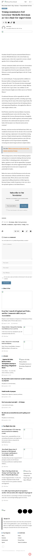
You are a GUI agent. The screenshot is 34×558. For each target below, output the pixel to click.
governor (24, 222)
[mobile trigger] (3, 2)
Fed (19, 222)
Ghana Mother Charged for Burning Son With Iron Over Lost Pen (12, 328)
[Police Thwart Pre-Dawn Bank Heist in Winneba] (28, 345)
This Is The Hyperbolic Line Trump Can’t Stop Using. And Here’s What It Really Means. (10, 473)
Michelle (4, 224)
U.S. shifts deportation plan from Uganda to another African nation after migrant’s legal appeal (17, 492)
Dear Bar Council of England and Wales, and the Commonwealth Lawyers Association (16, 313)
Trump (23, 224)
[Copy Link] (11, 22)
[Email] (8, 22)
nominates (10, 224)
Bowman (11, 222)
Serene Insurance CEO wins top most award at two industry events (11, 431)
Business (4, 8)
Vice (27, 224)
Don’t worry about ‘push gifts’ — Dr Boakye (13, 402)
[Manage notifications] (30, 554)
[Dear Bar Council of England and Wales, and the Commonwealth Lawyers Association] (17, 300)
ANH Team (8, 26)
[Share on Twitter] (6, 22)
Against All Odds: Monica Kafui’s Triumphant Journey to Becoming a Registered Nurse (9, 364)
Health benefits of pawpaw (9, 391)
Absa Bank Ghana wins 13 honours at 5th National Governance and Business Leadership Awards (9, 452)
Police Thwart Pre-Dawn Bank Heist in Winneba (10, 342)
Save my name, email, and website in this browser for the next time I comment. (18, 277)
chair (16, 222)
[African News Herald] (11, 2)
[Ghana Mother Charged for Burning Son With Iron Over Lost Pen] (28, 330)
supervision (17, 224)
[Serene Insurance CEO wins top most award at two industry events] (28, 434)
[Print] (14, 22)
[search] (22, 2)
